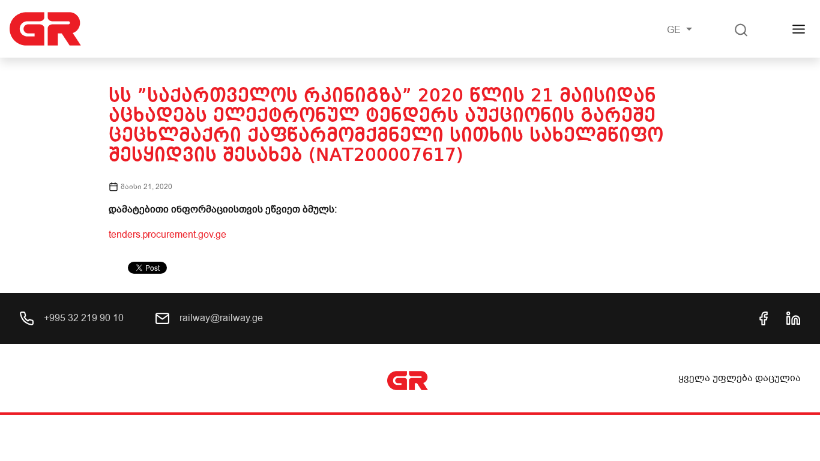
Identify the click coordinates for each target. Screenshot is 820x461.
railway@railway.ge (220, 318)
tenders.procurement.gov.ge (167, 234)
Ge (675, 30)
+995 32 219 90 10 (82, 318)
